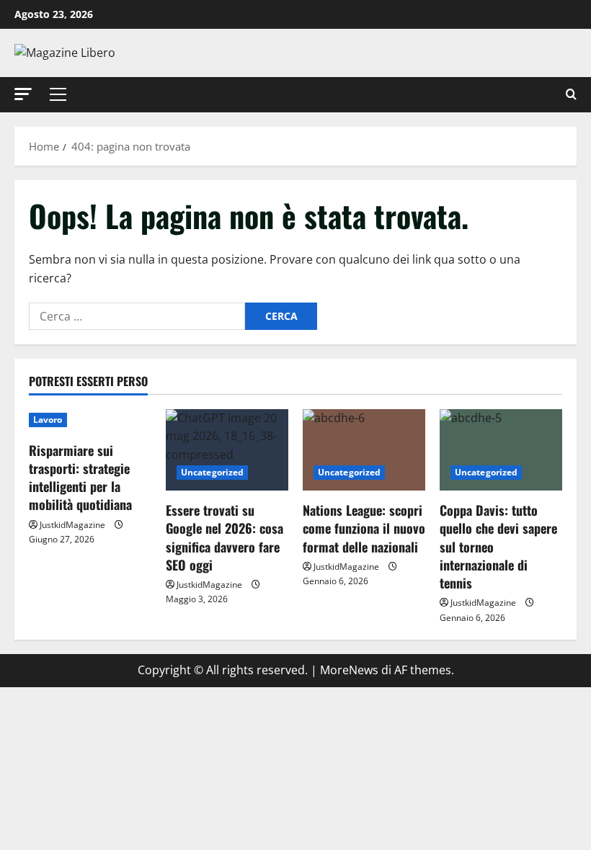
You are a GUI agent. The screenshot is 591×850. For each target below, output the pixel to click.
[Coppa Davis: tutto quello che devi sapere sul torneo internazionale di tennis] (501, 450)
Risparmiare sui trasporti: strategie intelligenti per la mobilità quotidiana (80, 477)
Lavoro (48, 419)
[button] (23, 94)
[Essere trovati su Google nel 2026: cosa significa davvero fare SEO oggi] (227, 450)
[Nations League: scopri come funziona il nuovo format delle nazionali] (364, 450)
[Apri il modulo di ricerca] (571, 94)
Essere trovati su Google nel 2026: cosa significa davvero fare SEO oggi (224, 537)
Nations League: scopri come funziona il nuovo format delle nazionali (364, 528)
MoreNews (349, 670)
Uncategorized (212, 472)
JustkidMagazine (72, 525)
